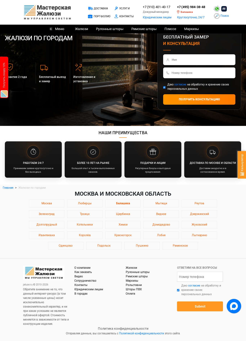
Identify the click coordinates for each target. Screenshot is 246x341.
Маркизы (191, 29)
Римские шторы (143, 29)
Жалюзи (81, 29)
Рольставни (134, 285)
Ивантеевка (47, 235)
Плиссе (170, 29)
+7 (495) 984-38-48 (191, 7)
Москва (46, 203)
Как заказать (83, 272)
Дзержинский (199, 214)
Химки (123, 224)
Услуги (124, 8)
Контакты (126, 16)
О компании (82, 267)
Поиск (224, 15)
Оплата (130, 293)
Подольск (104, 245)
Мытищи (161, 203)
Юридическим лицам (157, 17)
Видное (161, 214)
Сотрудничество (85, 280)
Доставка (101, 8)
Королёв (85, 235)
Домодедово (161, 224)
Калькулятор (242, 163)
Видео (78, 276)
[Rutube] (224, 8)
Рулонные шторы (109, 29)
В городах (81, 293)
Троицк (85, 214)
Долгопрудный (46, 224)
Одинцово (66, 245)
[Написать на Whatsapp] (216, 8)
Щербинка (123, 214)
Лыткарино (199, 235)
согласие (180, 84)
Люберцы (85, 203)
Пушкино (142, 245)
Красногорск (123, 235)
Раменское (180, 245)
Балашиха (123, 203)
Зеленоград (47, 214)
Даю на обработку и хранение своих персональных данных (198, 86)
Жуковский (199, 224)
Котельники (85, 224)
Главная (8, 187)
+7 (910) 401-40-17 (156, 7)
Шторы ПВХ (134, 289)
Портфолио (102, 16)
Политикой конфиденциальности (141, 333)
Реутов (199, 203)
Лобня (161, 235)
